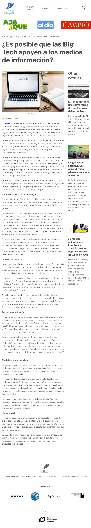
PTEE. (45, 476)
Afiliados (46, 8)
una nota (8, 123)
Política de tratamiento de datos (31, 476)
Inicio (4, 37)
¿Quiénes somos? (30, 8)
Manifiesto (62, 8)
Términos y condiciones (10, 476)
